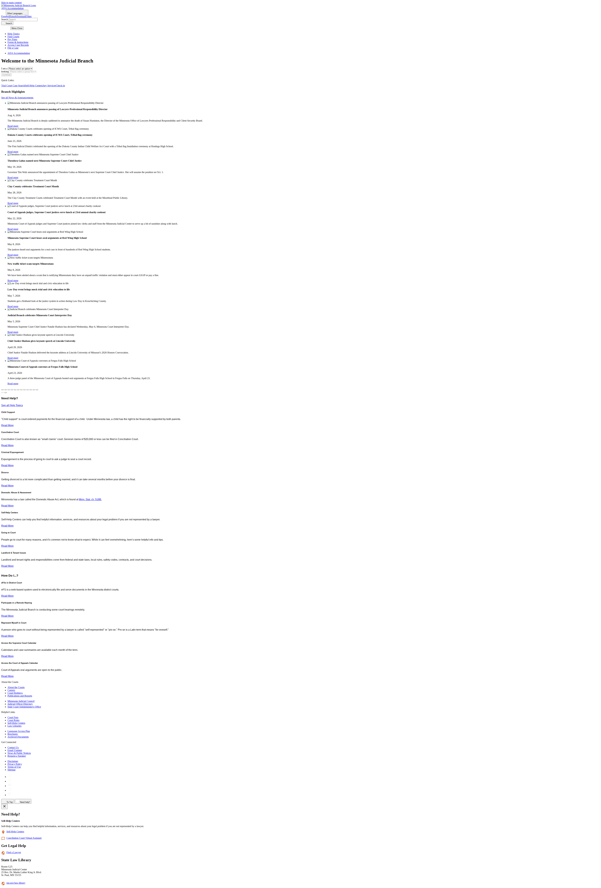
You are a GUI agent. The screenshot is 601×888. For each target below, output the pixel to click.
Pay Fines (12, 39)
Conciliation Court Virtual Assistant (23, 838)
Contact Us (13, 747)
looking (5, 71)
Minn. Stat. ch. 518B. (90, 499)
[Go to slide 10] (34, 389)
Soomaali (21, 16)
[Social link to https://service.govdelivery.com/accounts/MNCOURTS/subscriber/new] (9, 790)
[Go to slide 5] (18, 389)
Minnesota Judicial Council (21, 701)
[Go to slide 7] (24, 389)
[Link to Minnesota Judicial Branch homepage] (18, 5)
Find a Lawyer (13, 852)
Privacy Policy (15, 764)
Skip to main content (11, 2)
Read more (13, 126)
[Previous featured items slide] (2, 392)
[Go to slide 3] (12, 389)
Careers (11, 690)
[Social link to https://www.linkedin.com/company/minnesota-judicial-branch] (9, 795)
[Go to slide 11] (37, 389)
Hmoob (13, 16)
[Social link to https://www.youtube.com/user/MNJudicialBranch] (9, 785)
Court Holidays (15, 693)
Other (29, 16)
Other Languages (15, 13)
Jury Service (49, 85)
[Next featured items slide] (5, 392)
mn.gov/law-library (15, 883)
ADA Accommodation (12, 8)
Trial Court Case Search (13, 85)
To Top (9, 802)
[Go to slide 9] (30, 389)
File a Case (13, 48)
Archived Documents (18, 736)
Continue (6, 75)
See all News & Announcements (17, 97)
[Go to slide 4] (15, 389)
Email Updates (15, 750)
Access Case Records (18, 45)
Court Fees (13, 717)
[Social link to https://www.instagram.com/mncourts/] (9, 776)
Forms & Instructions (18, 42)
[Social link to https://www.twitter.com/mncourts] (9, 781)
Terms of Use (14, 767)
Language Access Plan (19, 731)
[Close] (4, 806)
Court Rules (13, 720)
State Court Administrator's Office (24, 706)
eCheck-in (60, 85)
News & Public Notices (19, 753)
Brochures (13, 734)
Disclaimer (13, 761)
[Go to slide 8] (27, 389)
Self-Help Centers (34, 85)
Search (4, 19)
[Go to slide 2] (9, 389)
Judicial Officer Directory (20, 704)
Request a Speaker (17, 756)
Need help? (24, 802)
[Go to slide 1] (5, 389)
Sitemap (11, 769)
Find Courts (13, 36)
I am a (4, 68)
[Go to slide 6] (21, 389)
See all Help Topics (12, 405)
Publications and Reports (20, 695)
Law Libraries (14, 726)
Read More (7, 425)
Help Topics (14, 33)
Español (5, 16)
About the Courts (16, 687)
